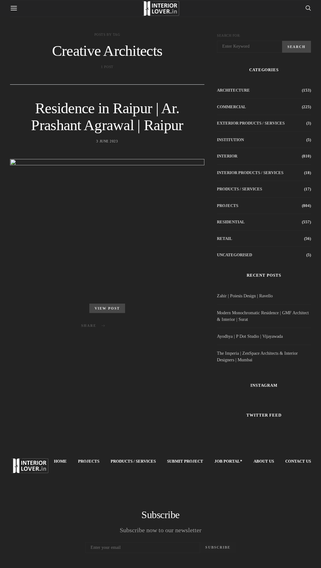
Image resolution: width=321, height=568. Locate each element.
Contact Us (298, 461)
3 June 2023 (107, 141)
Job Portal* (228, 461)
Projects (227, 205)
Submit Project (185, 461)
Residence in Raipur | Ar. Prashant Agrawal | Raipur (107, 116)
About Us (264, 461)
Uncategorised (234, 254)
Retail (224, 238)
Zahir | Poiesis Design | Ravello (245, 296)
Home (60, 461)
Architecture (233, 90)
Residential (231, 222)
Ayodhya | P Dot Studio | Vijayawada (250, 336)
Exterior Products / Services (251, 123)
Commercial (231, 106)
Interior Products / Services (250, 172)
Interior (227, 156)
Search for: (229, 35)
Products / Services (239, 189)
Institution (230, 139)
